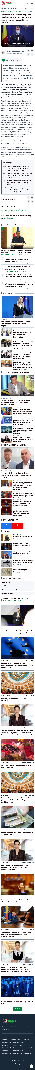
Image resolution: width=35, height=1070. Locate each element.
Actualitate (7, 279)
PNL (12, 210)
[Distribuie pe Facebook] (32, 50)
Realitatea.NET (5, 1039)
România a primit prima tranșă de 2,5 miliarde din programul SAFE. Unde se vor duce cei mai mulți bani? (23, 431)
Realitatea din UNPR (7, 1045)
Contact (4, 1027)
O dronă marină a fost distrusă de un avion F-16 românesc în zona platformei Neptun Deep (18, 276)
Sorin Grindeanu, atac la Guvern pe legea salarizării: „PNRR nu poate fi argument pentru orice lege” (18, 168)
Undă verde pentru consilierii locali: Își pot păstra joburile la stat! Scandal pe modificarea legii (16, 800)
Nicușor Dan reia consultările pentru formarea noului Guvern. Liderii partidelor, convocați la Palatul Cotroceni (18, 267)
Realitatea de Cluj (28, 1053)
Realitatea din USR (18, 1045)
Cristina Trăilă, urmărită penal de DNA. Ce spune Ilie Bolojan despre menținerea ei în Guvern (16, 475)
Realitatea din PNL (17, 1048)
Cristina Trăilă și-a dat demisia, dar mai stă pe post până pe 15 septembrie (23, 439)
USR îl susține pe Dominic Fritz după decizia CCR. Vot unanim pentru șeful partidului (23, 495)
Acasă (4, 8)
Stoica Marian (29, 628)
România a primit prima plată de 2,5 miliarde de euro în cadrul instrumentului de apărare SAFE (17, 665)
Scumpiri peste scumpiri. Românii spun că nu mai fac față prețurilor (17, 766)
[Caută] (27, 3)
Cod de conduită (6, 1029)
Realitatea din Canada (18, 1050)
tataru (24, 210)
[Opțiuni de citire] (31, 1066)
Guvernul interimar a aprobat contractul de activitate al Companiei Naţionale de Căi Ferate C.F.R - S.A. (23, 355)
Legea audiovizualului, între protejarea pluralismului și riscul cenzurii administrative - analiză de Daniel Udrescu (19, 284)
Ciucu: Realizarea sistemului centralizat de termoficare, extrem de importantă (17, 632)
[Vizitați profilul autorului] (3, 52)
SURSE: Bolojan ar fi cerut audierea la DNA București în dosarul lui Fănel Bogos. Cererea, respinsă (16, 935)
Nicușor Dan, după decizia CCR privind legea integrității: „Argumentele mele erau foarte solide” (23, 512)
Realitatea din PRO (6, 1050)
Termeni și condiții (12, 1027)
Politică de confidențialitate (25, 1027)
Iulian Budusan (29, 795)
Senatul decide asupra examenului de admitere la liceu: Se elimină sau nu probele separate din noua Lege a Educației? (22, 334)
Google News (8, 218)
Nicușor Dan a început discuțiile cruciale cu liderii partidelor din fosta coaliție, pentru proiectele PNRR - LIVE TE (18, 259)
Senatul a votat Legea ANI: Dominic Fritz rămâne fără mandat (15, 901)
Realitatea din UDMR (18, 52)
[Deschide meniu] (32, 3)
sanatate (5, 210)
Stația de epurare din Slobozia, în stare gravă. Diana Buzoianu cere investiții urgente (19, 175)
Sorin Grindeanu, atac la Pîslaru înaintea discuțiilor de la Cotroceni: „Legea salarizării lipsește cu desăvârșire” (17, 252)
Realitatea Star (25, 1039)
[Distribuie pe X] (32, 54)
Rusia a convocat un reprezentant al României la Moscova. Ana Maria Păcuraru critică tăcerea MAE (16, 867)
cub (17, 210)
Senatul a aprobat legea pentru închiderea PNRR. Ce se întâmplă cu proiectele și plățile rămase (18, 190)
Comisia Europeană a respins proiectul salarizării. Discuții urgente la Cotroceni (22, 503)
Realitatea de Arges (17, 1053)
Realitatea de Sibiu (6, 1053)
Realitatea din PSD (28, 1048)
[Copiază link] (28, 50)
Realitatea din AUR (6, 1042)
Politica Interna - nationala (16, 8)
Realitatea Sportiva (15, 1039)
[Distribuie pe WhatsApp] (28, 54)
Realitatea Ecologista (18, 1042)
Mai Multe (17, 1008)
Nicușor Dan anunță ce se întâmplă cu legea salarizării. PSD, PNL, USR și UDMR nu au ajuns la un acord (19, 183)
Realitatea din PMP (6, 1048)
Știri (8, 8)
